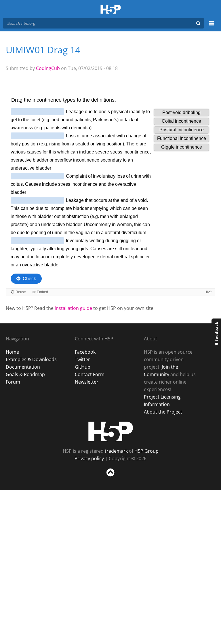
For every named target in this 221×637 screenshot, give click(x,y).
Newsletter (86, 382)
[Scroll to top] (110, 477)
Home (12, 352)
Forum (13, 382)
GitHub (82, 367)
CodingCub (48, 68)
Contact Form (89, 374)
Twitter (82, 359)
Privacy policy (89, 458)
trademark (116, 451)
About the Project (163, 412)
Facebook (85, 352)
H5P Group (146, 451)
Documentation (23, 367)
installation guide (73, 308)
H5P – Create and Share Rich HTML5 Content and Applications (110, 10)
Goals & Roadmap (25, 374)
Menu (211, 26)
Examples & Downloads (31, 359)
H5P (110, 431)
